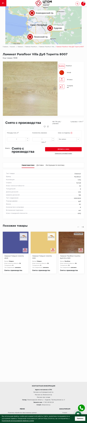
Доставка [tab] (40, 165)
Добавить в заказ (63, 149)
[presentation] (5, 88)
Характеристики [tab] (28, 165)
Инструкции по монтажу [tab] (55, 165)
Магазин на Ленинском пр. (43, 394)
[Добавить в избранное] (44, 126)
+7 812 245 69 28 (48, 402)
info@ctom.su (46, 404)
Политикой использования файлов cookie (18, 420)
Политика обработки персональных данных (22, 412)
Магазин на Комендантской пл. (43, 392)
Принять (80, 418)
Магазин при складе (43, 397)
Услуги (64, 412)
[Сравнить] (48, 126)
